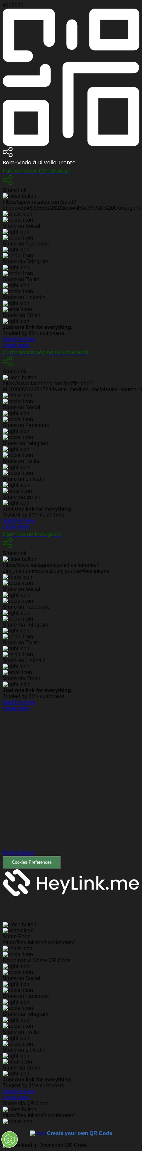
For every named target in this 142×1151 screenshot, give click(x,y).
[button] (71, 790)
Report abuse (18, 852)
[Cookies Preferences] (9, 1139)
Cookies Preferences (32, 862)
